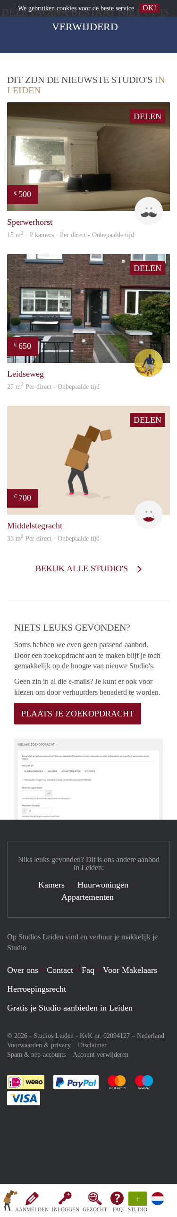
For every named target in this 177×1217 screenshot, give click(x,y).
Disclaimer (92, 1045)
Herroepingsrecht (36, 989)
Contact (60, 970)
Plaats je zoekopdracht (77, 713)
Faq (88, 970)
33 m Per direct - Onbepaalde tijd (53, 538)
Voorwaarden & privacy (39, 1045)
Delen (147, 116)
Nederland (150, 1035)
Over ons (22, 970)
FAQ (118, 1209)
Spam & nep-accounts (36, 1054)
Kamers (51, 884)
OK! (149, 8)
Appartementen (87, 897)
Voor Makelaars (130, 970)
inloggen (65, 1209)
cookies (66, 8)
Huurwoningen (102, 884)
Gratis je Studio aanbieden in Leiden (70, 1007)
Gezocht (95, 1209)
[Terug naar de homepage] (10, 1202)
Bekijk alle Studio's (82, 568)
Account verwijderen (100, 1054)
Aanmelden (32, 1209)
